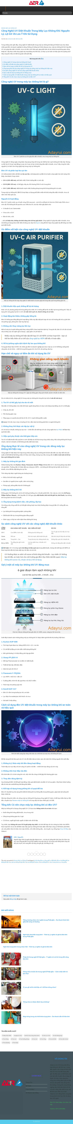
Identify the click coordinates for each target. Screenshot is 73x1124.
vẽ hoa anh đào (52, 1039)
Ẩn (42, 59)
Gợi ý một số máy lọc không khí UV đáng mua (16, 73)
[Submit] (70, 13)
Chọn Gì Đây (64, 829)
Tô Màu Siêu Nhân (6, 1035)
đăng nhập (13, 899)
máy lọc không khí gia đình (18, 862)
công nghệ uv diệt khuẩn (50, 860)
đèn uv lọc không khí (62, 860)
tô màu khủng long (57, 1035)
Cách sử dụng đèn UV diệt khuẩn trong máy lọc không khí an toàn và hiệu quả (27, 75)
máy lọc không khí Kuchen (31, 862)
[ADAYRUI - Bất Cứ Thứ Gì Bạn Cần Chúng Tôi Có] (36, 3)
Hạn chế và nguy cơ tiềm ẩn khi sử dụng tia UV (17, 66)
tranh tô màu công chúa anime (32, 1035)
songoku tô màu (18, 1035)
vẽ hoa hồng (5, 1039)
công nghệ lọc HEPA (37, 338)
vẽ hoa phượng (6, 1042)
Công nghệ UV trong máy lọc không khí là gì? (16, 62)
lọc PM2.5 (59, 429)
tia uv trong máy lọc (55, 862)
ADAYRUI (37, 1121)
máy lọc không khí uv (44, 862)
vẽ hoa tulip (15, 1042)
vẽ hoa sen (13, 1039)
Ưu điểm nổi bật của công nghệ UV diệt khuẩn (17, 64)
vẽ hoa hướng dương (24, 1039)
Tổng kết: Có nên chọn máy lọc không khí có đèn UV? (19, 77)
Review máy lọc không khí (20, 800)
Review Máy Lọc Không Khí (9, 28)
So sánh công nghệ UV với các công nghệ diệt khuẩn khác (20, 70)
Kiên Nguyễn (19, 39)
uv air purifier (63, 862)
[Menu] (3, 8)
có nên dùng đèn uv (39, 860)
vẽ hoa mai (34, 1039)
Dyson (38, 223)
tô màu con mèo (46, 1035)
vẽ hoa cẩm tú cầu (63, 1039)
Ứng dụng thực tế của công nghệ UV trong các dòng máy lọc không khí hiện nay (27, 68)
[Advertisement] (36, 22)
